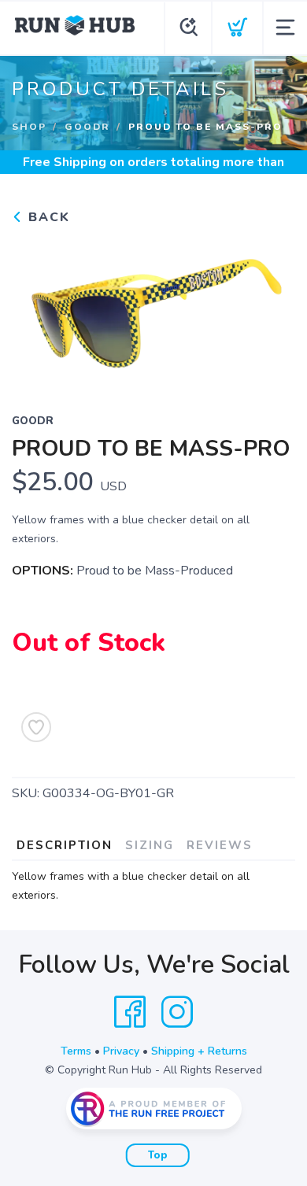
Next (271, 308)
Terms (76, 1051)
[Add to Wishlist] (36, 727)
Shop (29, 126)
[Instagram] (177, 1012)
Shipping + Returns (199, 1051)
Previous (36, 308)
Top (158, 1155)
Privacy (121, 1051)
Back (47, 217)
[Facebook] (130, 1012)
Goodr (87, 126)
